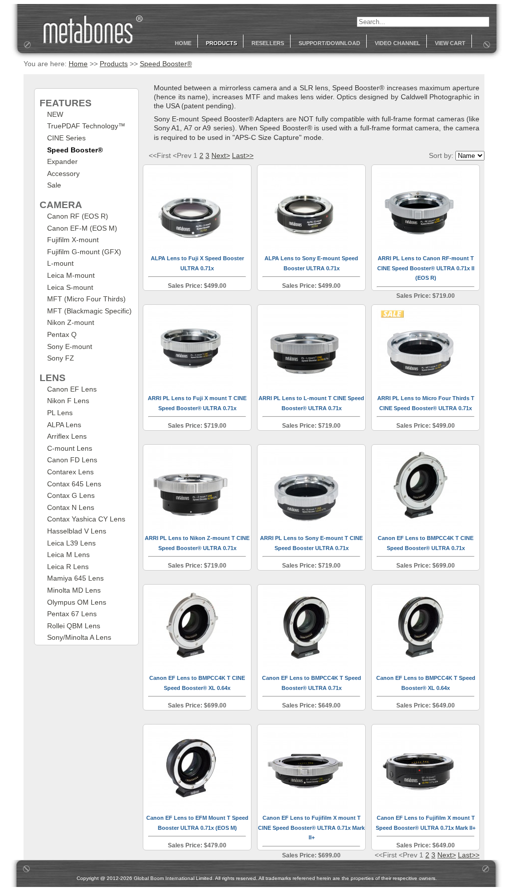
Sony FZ (60, 358)
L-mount (60, 263)
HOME (183, 43)
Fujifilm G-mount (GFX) (84, 252)
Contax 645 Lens (74, 484)
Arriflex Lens (67, 436)
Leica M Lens (68, 555)
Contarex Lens (70, 472)
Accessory (63, 173)
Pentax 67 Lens (72, 614)
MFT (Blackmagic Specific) (89, 311)
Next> (220, 155)
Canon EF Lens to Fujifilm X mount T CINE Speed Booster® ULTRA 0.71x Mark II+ (311, 827)
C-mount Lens (69, 448)
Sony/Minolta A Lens (79, 637)
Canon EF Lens (72, 389)
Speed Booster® (166, 64)
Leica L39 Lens (71, 543)
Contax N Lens (70, 507)
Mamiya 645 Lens (75, 578)
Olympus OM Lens (76, 602)
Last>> (242, 155)
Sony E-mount (69, 346)
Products (114, 64)
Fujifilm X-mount (73, 240)
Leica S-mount (70, 287)
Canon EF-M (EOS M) (82, 228)
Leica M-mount (71, 275)
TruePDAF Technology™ (86, 126)
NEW (55, 114)
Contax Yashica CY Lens (86, 519)
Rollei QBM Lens (73, 626)
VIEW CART (450, 43)
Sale (54, 185)
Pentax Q (62, 334)
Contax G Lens (71, 495)
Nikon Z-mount (70, 322)
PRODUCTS (221, 43)
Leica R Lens (68, 567)
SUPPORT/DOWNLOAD (329, 43)
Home (78, 64)
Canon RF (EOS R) (77, 216)
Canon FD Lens (72, 460)
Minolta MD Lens (74, 590)
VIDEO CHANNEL (397, 43)
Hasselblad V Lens (76, 531)
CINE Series (66, 138)
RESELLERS (267, 43)
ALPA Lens (64, 425)
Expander (62, 161)
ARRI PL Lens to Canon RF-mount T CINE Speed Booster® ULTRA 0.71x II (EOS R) (425, 268)
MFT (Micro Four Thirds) (86, 299)
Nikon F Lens (68, 401)
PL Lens (60, 413)
